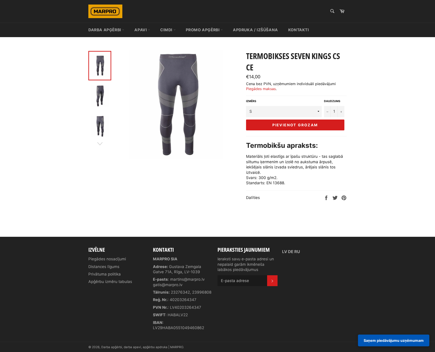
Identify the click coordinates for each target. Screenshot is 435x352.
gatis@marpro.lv (167, 285)
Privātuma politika (104, 274)
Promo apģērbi (203, 30)
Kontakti (298, 30)
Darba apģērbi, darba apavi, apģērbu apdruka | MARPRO (142, 347)
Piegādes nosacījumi (107, 259)
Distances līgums (103, 266)
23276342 (180, 292)
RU (297, 251)
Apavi (141, 30)
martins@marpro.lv (187, 279)
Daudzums (332, 101)
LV (284, 251)
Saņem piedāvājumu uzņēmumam (394, 340)
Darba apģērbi (105, 30)
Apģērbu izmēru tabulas (110, 281)
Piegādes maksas (261, 88)
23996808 (201, 292)
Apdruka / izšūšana (255, 30)
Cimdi (167, 30)
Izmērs (251, 101)
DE (290, 251)
